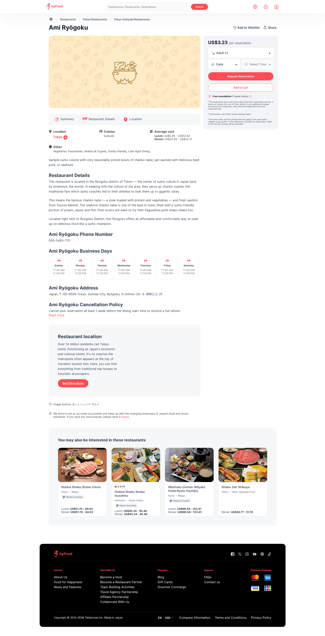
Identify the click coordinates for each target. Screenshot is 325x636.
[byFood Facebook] (232, 554)
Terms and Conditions (230, 617)
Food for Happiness (68, 582)
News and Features (67, 587)
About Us (60, 577)
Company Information (194, 617)
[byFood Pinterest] (262, 554)
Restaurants (68, 19)
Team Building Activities (117, 587)
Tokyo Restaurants (95, 19)
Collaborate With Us (114, 602)
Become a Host (111, 577)
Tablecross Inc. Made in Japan (104, 617)
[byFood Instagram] (247, 554)
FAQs (207, 577)
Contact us (212, 582)
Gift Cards (165, 582)
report (125, 416)
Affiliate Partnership (114, 597)
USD (167, 617)
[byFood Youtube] (254, 554)
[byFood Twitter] (240, 554)
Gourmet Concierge (172, 587)
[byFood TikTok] (269, 554)
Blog (161, 577)
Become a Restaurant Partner (121, 582)
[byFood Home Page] (54, 8)
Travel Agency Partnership (119, 592)
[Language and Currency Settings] (255, 7)
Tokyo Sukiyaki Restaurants (132, 19)
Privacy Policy (261, 617)
